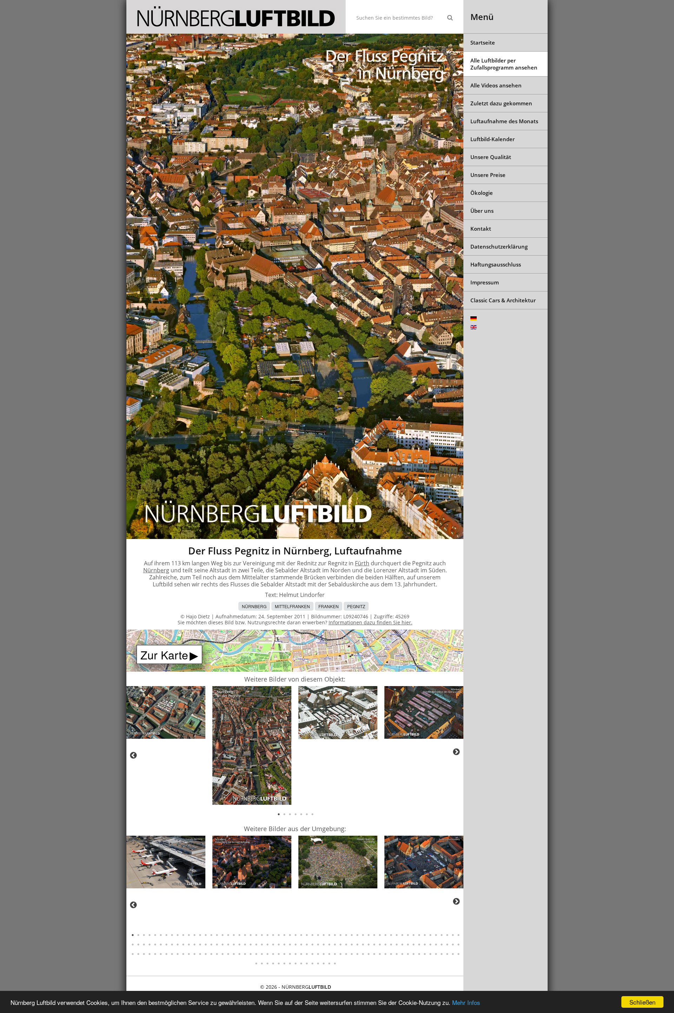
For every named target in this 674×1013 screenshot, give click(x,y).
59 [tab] (458, 935)
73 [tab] (205, 944)
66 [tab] (166, 944)
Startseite (482, 42)
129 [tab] (188, 954)
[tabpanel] (165, 713)
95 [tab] (329, 944)
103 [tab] (374, 944)
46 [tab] (385, 935)
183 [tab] (284, 963)
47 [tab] (391, 935)
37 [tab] (334, 935)
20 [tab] (239, 935)
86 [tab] (278, 944)
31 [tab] (301, 935)
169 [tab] (413, 954)
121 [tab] (143, 954)
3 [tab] (289, 814)
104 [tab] (379, 944)
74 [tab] (211, 944)
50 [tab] (407, 935)
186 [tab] (301, 963)
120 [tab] (138, 954)
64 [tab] (155, 944)
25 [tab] (267, 935)
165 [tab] (391, 954)
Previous (133, 755)
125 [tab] (166, 954)
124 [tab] (160, 954)
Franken (328, 606)
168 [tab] (407, 954)
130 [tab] (194, 954)
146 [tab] (284, 954)
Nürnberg (156, 570)
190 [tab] (323, 963)
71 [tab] (194, 944)
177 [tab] (458, 954)
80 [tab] (245, 944)
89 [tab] (295, 944)
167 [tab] (402, 954)
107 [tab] (396, 944)
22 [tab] (250, 935)
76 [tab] (222, 944)
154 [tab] (329, 954)
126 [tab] (172, 954)
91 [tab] (306, 944)
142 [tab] (261, 954)
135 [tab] (222, 954)
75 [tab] (216, 944)
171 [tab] (424, 954)
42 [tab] (362, 935)
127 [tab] (177, 954)
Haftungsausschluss (495, 264)
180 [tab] (267, 963)
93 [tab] (318, 944)
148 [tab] (295, 954)
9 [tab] (177, 935)
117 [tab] (452, 944)
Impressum (484, 282)
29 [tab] (289, 935)
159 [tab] (357, 954)
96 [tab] (334, 944)
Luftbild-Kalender (492, 139)
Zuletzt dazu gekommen (501, 103)
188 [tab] (312, 963)
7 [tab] (312, 814)
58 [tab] (452, 935)
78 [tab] (233, 944)
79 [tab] (239, 944)
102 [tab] (368, 944)
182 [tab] (278, 963)
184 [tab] (289, 963)
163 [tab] (379, 954)
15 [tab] (211, 935)
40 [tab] (351, 935)
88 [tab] (289, 944)
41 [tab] (357, 935)
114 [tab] (436, 944)
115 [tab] (441, 944)
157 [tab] (346, 954)
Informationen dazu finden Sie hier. (370, 622)
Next (456, 751)
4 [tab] (295, 814)
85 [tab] (273, 944)
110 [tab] (413, 944)
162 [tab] (374, 954)
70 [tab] (188, 944)
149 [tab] (301, 954)
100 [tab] (357, 944)
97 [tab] (340, 944)
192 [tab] (334, 963)
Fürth (362, 563)
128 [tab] (183, 954)
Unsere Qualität (490, 156)
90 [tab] (301, 944)
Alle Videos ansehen (496, 85)
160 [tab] (362, 954)
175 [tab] (447, 954)
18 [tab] (228, 935)
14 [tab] (205, 935)
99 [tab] (351, 944)
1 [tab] (278, 814)
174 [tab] (441, 954)
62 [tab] (143, 944)
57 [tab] (447, 935)
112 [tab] (424, 944)
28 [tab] (284, 935)
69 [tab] (183, 944)
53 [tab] (424, 935)
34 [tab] (318, 935)
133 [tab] (211, 954)
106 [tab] (391, 944)
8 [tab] (172, 935)
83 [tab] (261, 944)
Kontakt (480, 228)
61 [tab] (138, 944)
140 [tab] (250, 954)
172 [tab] (430, 954)
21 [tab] (245, 935)
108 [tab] (402, 944)
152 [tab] (318, 954)
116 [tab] (447, 944)
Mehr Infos (466, 1002)
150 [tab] (306, 954)
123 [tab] (155, 954)
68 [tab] (177, 944)
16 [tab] (216, 935)
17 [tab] (222, 935)
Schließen (642, 1002)
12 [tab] (194, 935)
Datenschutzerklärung (499, 246)
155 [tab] (334, 954)
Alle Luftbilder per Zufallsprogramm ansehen (503, 64)
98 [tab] (346, 944)
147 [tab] (289, 954)
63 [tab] (149, 944)
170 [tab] (419, 954)
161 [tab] (368, 954)
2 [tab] (284, 814)
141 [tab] (256, 954)
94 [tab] (323, 944)
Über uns (482, 210)
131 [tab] (200, 954)
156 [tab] (340, 954)
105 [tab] (385, 944)
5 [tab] (301, 814)
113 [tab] (430, 944)
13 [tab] (200, 935)
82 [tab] (256, 944)
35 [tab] (323, 935)
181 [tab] (273, 963)
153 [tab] (323, 954)
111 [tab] (419, 944)
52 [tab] (419, 935)
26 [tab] (273, 935)
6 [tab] (306, 814)
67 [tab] (172, 944)
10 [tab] (183, 935)
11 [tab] (188, 935)
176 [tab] (452, 954)
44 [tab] (374, 935)
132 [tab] (205, 954)
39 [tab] (346, 935)
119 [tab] (132, 954)
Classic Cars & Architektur (503, 300)
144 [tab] (273, 954)
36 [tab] (329, 935)
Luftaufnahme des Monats (504, 121)
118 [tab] (458, 944)
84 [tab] (267, 944)
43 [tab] (368, 935)
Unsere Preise (487, 174)
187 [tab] (306, 963)
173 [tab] (436, 954)
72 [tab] (200, 944)
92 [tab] (312, 944)
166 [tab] (396, 954)
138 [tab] (239, 954)
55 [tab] (436, 935)
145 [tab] (278, 954)
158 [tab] (351, 954)
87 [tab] (284, 944)
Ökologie (481, 192)
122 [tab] (149, 954)
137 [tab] (233, 954)
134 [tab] (216, 954)
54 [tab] (430, 935)
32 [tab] (306, 935)
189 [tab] (318, 963)
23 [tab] (256, 935)
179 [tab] (261, 963)
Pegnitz (356, 606)
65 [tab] (160, 944)
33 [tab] (312, 935)
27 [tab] (278, 935)
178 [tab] (256, 963)
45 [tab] (379, 935)
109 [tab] (407, 944)
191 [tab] (329, 963)
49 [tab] (402, 935)
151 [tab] (312, 954)
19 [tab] (233, 935)
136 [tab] (228, 954)
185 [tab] (295, 963)
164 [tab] (385, 954)
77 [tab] (228, 944)
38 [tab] (340, 935)
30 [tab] (295, 935)
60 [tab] (132, 944)
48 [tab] (396, 935)
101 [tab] (362, 944)
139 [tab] (245, 954)
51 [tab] (413, 935)
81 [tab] (250, 944)
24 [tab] (261, 935)
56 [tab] (441, 935)
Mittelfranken (292, 606)
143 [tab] (267, 954)
